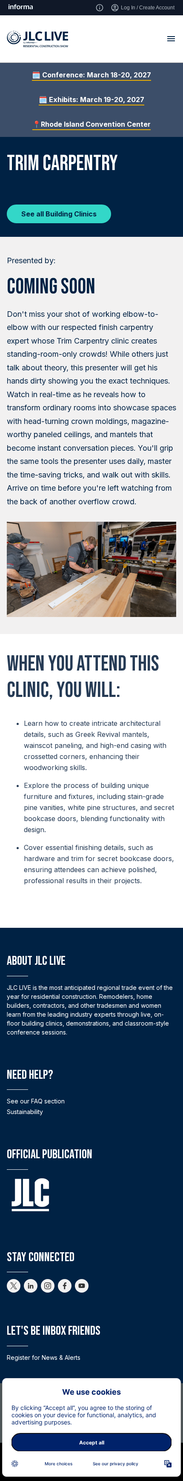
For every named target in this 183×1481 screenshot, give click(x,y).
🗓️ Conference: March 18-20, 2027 (91, 75)
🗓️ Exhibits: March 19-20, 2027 (91, 99)
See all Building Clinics (59, 214)
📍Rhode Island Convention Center (91, 124)
